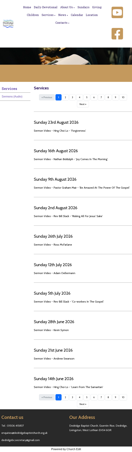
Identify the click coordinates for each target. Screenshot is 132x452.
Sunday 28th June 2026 (54, 321)
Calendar (77, 15)
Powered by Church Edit (66, 449)
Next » (83, 104)
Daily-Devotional (45, 7)
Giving (97, 7)
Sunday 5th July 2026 (52, 293)
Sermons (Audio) (12, 96)
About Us (66, 7)
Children (33, 15)
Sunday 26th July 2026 (53, 236)
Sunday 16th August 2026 (56, 150)
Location (92, 15)
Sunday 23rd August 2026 (56, 122)
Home (27, 7)
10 (123, 97)
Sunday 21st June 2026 (53, 350)
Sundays (83, 7)
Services (47, 15)
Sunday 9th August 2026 (55, 179)
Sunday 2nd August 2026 (55, 207)
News (62, 15)
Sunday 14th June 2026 (54, 378)
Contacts (61, 22)
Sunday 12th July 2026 (53, 264)
